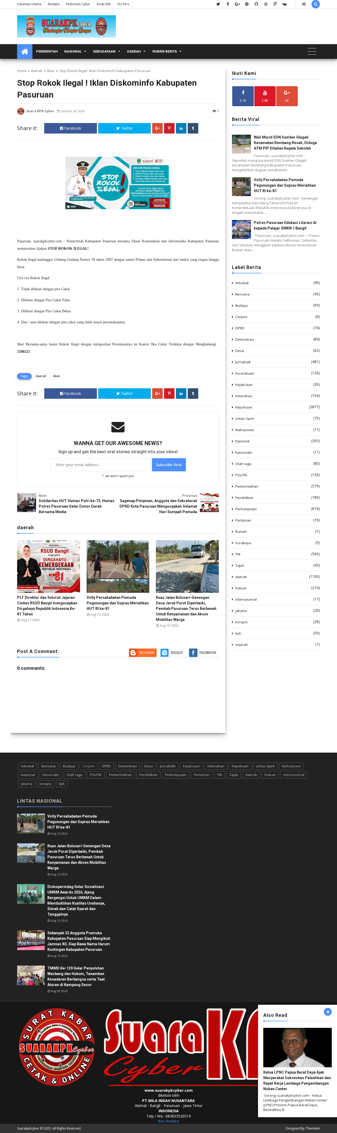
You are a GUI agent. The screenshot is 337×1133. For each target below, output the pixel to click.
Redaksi (54, 4)
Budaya (241, 305)
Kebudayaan (104, 51)
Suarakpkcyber (28, 1128)
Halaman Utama (29, 4)
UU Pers (123, 4)
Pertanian (243, 520)
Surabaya (243, 542)
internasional (246, 599)
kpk (238, 633)
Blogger (147, 652)
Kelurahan (243, 396)
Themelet (313, 1128)
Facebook (72, 128)
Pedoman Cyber (78, 4)
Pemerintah (47, 51)
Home (22, 70)
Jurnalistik (243, 362)
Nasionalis (243, 452)
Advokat (242, 282)
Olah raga (243, 463)
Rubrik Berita (164, 51)
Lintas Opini (244, 418)
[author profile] (20, 113)
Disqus (177, 652)
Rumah (241, 531)
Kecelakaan (244, 373)
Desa (239, 350)
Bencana (242, 294)
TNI (237, 554)
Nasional (73, 51)
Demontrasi (244, 339)
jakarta (241, 610)
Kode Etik (104, 4)
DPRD (239, 328)
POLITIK (241, 475)
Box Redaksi (168, 1121)
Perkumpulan (246, 509)
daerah (37, 70)
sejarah (241, 644)
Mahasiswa (244, 429)
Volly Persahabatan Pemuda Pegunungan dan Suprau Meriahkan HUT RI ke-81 (118, 603)
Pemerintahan (246, 486)
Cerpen (241, 316)
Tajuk (239, 565)
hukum (240, 588)
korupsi (241, 622)
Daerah (134, 51)
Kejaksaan (243, 384)
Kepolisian (243, 407)
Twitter (126, 128)
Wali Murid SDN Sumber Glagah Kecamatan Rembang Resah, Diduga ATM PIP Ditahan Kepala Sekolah (285, 142)
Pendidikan (244, 497)
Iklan (51, 70)
